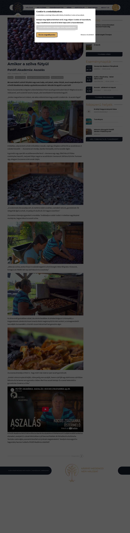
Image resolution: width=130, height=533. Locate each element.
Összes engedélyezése (46, 35)
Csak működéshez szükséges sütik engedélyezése (57, 27)
